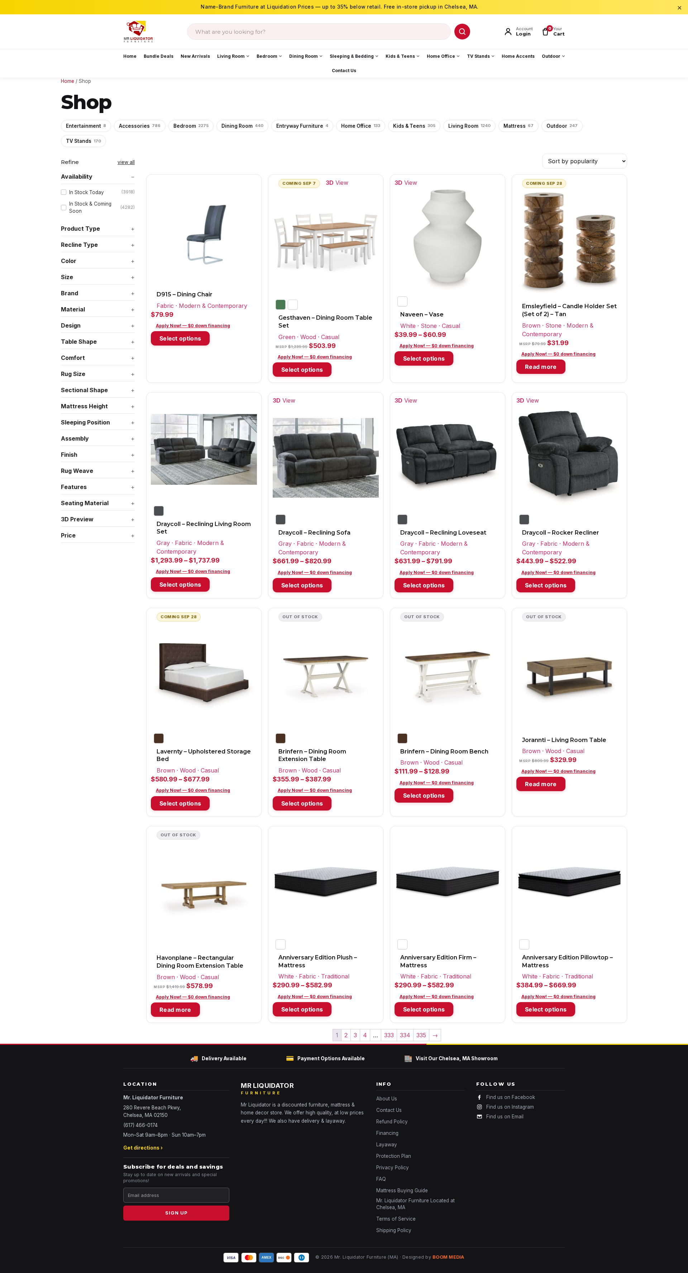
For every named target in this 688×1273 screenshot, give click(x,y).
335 (421, 1035)
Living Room (231, 56)
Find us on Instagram (510, 1107)
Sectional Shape (84, 390)
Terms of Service (396, 1219)
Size (67, 277)
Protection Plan (393, 1156)
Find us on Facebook (510, 1097)
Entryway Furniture (302, 126)
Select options (180, 338)
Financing (387, 1133)
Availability (76, 176)
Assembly (75, 438)
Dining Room (303, 56)
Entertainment (86, 126)
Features (74, 486)
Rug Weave (77, 470)
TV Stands (478, 56)
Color (68, 260)
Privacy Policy (392, 1167)
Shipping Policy (393, 1230)
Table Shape (79, 341)
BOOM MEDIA (448, 1257)
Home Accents (518, 56)
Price (68, 535)
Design (71, 325)
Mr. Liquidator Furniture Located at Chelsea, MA (415, 1204)
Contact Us (344, 70)
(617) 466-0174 (140, 1125)
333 (389, 1035)
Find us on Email (505, 1116)
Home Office (441, 56)
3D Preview (77, 519)
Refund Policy (392, 1121)
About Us (386, 1098)
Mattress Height (84, 406)
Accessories (140, 126)
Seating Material (85, 503)
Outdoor (551, 56)
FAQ (381, 1179)
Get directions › (143, 1148)
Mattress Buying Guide (402, 1190)
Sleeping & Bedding (352, 56)
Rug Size (73, 373)
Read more (541, 366)
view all (126, 162)
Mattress (518, 126)
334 (405, 1035)
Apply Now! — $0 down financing (193, 325)
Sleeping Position (85, 422)
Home (130, 56)
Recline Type (79, 244)
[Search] (462, 31)
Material (73, 309)
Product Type (80, 228)
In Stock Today (102, 192)
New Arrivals (195, 56)
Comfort (73, 357)
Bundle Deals (158, 56)
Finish (69, 454)
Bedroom (267, 56)
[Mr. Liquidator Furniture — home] (138, 31)
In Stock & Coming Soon (102, 207)
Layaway (386, 1144)
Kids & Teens (400, 56)
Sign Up (176, 1213)
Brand (69, 293)
